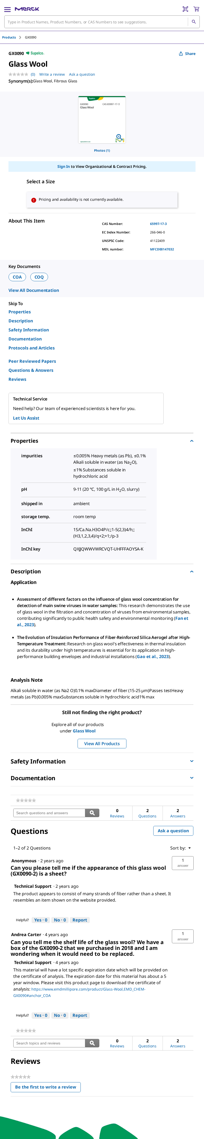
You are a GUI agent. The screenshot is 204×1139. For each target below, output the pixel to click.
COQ (39, 277)
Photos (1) (102, 150)
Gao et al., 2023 (152, 656)
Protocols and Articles (31, 348)
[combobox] (102, 22)
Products (9, 37)
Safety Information (28, 330)
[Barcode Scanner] (185, 9)
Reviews (17, 379)
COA (17, 277)
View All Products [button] (102, 743)
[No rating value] (19, 74)
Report (80, 920)
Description (20, 321)
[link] (26, 800)
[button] (182, 863)
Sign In (63, 166)
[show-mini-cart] (196, 9)
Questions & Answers (30, 370)
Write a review (52, 74)
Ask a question (82, 74)
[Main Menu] (7, 9)
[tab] (13, 37)
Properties (19, 312)
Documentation (25, 339)
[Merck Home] (27, 9)
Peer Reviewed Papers (32, 361)
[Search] (193, 22)
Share (190, 53)
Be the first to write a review (48, 1088)
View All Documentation (33, 290)
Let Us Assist (26, 418)
